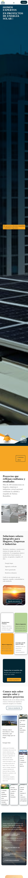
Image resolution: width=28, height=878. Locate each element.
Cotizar (24, 2)
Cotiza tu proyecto (14, 679)
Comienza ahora (20, 458)
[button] (1, 223)
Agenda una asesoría (14, 601)
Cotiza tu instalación (14, 708)
